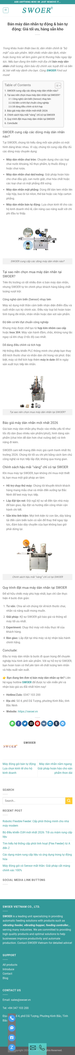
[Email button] (33, 1049)
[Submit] (68, 800)
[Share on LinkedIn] (50, 723)
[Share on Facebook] (18, 723)
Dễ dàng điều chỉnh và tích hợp (27, 106)
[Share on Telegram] (63, 723)
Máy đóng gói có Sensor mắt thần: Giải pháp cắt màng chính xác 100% (36, 868)
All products (10, 964)
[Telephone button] (42, 1049)
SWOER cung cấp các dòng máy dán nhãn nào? (32, 90)
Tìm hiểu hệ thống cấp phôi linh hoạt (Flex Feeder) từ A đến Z (36, 846)
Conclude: (12, 123)
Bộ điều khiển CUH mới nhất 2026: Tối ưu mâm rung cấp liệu (37, 835)
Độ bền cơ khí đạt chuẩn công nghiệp (30, 102)
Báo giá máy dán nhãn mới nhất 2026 (27, 110)
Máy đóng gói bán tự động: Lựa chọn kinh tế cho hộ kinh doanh (19, 768)
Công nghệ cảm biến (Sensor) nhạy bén (31, 99)
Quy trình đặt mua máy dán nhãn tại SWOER (31, 119)
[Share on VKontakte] (44, 723)
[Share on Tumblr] (56, 723)
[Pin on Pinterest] (37, 723)
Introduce (8, 969)
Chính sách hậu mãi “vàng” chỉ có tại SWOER (31, 114)
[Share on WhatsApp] (12, 723)
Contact (7, 973)
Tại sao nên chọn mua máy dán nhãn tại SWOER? (33, 95)
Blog (5, 978)
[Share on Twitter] (25, 723)
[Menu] (6, 10)
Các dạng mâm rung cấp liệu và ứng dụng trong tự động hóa (37, 857)
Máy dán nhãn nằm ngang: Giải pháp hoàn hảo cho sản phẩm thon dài (55, 768)
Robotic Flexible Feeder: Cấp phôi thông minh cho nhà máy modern (36, 823)
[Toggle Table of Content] (56, 86)
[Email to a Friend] (31, 723)
